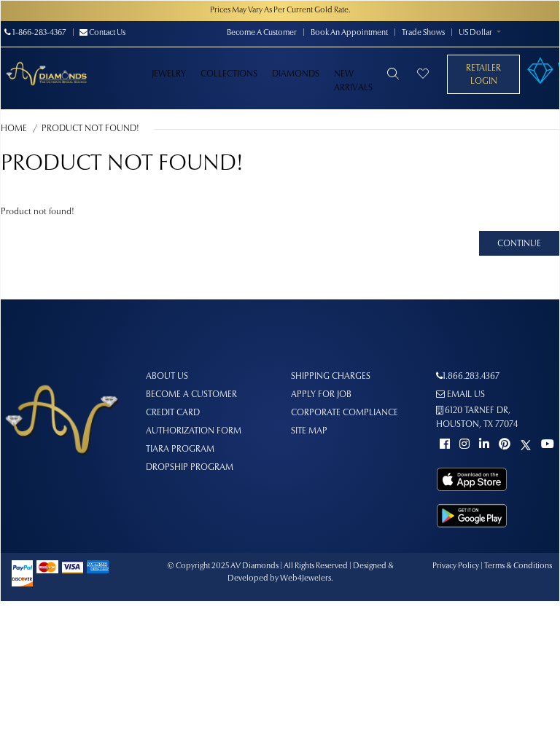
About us (167, 376)
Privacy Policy (455, 566)
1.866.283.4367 (471, 376)
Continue (519, 244)
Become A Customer (262, 33)
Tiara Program (180, 449)
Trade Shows (423, 33)
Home (14, 129)
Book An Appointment (349, 33)
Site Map (309, 431)
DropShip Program (189, 467)
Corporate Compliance (344, 413)
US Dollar (475, 33)
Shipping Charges (330, 376)
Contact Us (106, 33)
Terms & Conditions (518, 566)
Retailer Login (483, 75)
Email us (465, 394)
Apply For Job (321, 394)
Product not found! (90, 129)
